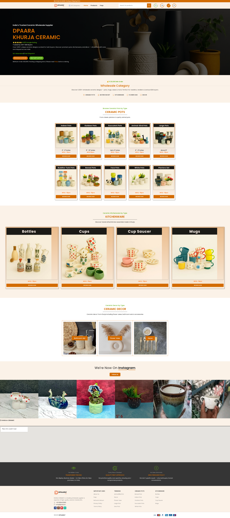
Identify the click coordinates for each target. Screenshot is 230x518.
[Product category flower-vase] (115, 338)
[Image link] (66, 136)
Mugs (157, 503)
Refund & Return (99, 500)
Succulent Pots (139, 503)
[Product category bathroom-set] (79, 338)
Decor (116, 497)
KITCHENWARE (115, 217)
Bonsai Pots (138, 494)
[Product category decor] (150, 338)
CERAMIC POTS (115, 112)
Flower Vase (118, 500)
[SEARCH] (149, 5)
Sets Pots (117, 506)
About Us (96, 494)
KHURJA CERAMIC (8, 420)
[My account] (174, 5)
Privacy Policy (98, 503)
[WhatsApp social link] (65, 508)
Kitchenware (159, 491)
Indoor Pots (138, 497)
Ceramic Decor (115, 309)
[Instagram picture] (19, 399)
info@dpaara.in (61, 504)
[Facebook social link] (55, 508)
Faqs (95, 497)
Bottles (157, 494)
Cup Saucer (159, 500)
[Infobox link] (115, 473)
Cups (157, 497)
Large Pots (117, 503)
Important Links (99, 491)
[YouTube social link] (61, 508)
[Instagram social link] (58, 508)
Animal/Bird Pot (119, 494)
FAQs (56, 62)
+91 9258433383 (61, 502)
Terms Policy (98, 506)
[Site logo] (59, 5)
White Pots (138, 506)
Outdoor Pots (139, 500)
